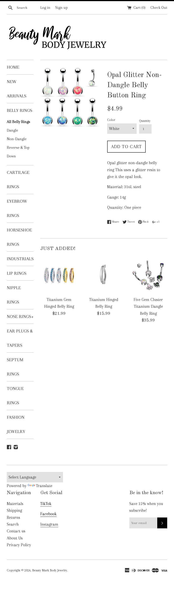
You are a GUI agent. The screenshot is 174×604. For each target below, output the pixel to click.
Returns (13, 517)
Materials (15, 503)
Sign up (61, 7)
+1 (158, 221)
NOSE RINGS (20, 316)
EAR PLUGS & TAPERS (20, 338)
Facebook (48, 514)
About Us (15, 538)
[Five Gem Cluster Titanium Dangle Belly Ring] (148, 275)
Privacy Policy (19, 545)
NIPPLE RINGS (14, 295)
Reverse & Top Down (18, 151)
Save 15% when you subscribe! (146, 507)
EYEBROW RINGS (17, 208)
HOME (13, 67)
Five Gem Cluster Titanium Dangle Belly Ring (148, 306)
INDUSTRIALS (20, 258)
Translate (44, 486)
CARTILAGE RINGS (18, 179)
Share (115, 221)
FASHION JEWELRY (16, 424)
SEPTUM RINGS (15, 367)
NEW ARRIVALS (16, 89)
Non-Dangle (17, 139)
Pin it (145, 221)
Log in (45, 7)
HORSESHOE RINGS (19, 237)
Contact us (16, 531)
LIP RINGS (16, 273)
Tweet (131, 221)
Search (13, 524)
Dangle (12, 130)
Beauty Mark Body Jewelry (49, 570)
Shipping (14, 510)
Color (111, 120)
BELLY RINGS (20, 110)
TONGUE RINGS (15, 395)
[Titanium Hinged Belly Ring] (104, 275)
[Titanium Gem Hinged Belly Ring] (59, 275)
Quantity (144, 121)
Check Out (158, 7)
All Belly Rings (18, 122)
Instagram (49, 524)
